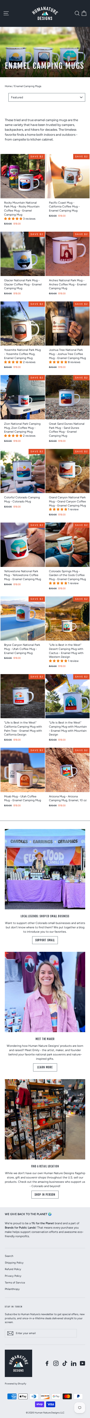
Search (9, 1256)
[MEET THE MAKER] (45, 992)
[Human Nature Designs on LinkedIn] (73, 1363)
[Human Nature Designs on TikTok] (64, 1363)
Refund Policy (13, 1269)
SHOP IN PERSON (45, 1194)
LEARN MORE (45, 1067)
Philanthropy (12, 1289)
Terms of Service (15, 1282)
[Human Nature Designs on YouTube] (82, 1363)
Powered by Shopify (15, 1383)
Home (8, 86)
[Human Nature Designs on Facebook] (47, 1363)
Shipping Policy (14, 1262)
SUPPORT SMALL (45, 940)
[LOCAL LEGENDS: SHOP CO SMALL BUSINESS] (45, 869)
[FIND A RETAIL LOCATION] (45, 1119)
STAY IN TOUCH (14, 1306)
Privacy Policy (13, 1275)
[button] (13, 218)
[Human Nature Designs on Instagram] (56, 1363)
